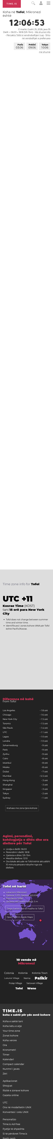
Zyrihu (6, 754)
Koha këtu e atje (12, 1026)
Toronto (7, 723)
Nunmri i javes (11, 1069)
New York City (10, 719)
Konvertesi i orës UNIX (15, 1112)
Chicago (7, 715)
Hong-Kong (9, 780)
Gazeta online (11, 1095)
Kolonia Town (39, 973)
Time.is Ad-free (11, 1124)
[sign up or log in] (41, 4)
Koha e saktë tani (13, 1021)
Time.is (12, 4)
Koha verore (10, 1040)
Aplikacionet (10, 1081)
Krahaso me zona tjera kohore (22, 808)
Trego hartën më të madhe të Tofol (25, 908)
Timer (6, 1054)
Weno (31, 988)
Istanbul (7, 763)
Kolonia (23, 972)
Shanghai (7, 785)
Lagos (6, 736)
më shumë (44, 52)
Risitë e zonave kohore (16, 1090)
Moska (6, 767)
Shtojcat (7, 1085)
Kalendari (8, 1059)
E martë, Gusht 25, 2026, (34, 29)
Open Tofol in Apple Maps (20, 917)
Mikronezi (26, 963)
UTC (5, 732)
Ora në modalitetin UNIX (17, 1107)
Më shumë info (42, 32)
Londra (6, 741)
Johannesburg (10, 745)
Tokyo (44, 46)
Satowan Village (34, 983)
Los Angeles (9, 710)
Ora (5, 1045)
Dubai (6, 771)
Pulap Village (15, 983)
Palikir (41, 978)
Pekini (32, 46)
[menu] (48, 3)
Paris (19, 46)
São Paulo (8, 728)
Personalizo (9, 1119)
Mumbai (7, 776)
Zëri (5, 1073)
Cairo (5, 758)
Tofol (19, 988)
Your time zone (11, 1030)
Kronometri (9, 1049)
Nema (27, 978)
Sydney (6, 798)
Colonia (9, 973)
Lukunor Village (11, 978)
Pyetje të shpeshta (13, 1129)
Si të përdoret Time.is (15, 1133)
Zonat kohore (10, 1035)
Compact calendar (13, 1064)
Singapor (7, 789)
